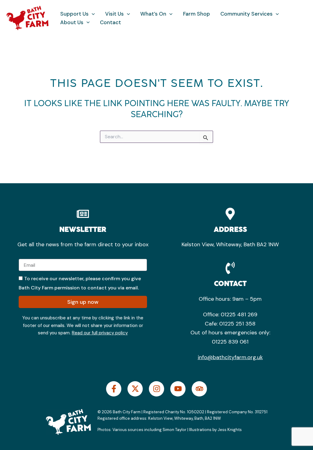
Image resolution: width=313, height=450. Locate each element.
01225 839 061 (230, 341)
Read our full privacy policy (100, 333)
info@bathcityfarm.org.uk (230, 357)
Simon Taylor (174, 429)
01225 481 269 (239, 314)
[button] (92, 14)
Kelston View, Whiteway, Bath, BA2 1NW (184, 418)
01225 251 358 (237, 323)
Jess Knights (230, 429)
